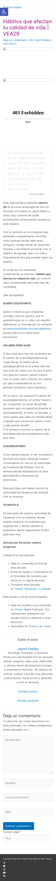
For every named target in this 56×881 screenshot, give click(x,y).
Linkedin (45, 588)
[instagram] (4, 870)
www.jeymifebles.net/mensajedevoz (29, 328)
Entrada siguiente (28, 700)
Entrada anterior (28, 691)
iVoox (47, 626)
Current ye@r (12, 832)
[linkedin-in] (4, 876)
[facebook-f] (4, 863)
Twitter (19, 588)
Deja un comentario (15, 40)
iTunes (19, 609)
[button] (4, 12)
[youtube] (4, 873)
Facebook (31, 588)
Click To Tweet (36, 194)
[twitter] (4, 867)
